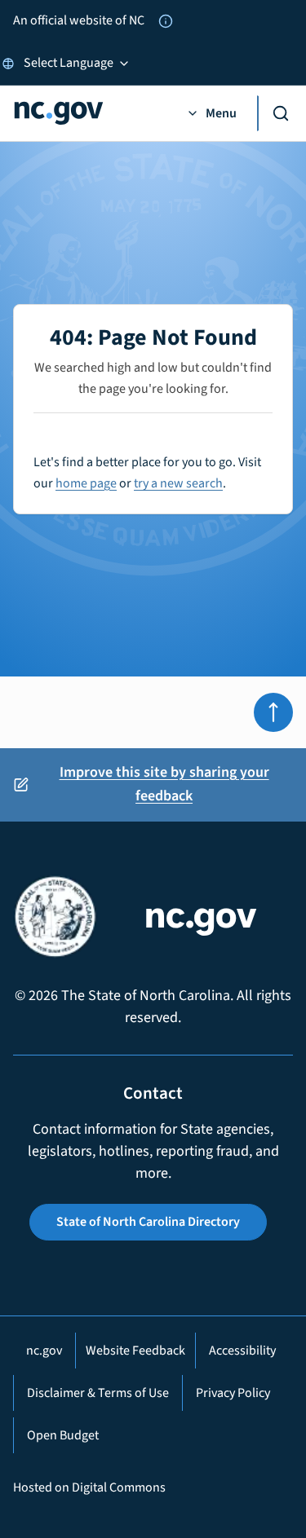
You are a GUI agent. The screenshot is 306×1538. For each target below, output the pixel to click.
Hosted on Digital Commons (89, 1487)
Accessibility (242, 1351)
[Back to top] (273, 712)
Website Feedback (135, 1351)
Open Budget (63, 1435)
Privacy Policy (233, 1393)
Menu (221, 113)
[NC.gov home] (89, 113)
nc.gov (44, 1351)
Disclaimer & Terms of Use (98, 1393)
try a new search (178, 483)
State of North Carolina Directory (148, 1222)
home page (86, 483)
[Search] (275, 113)
